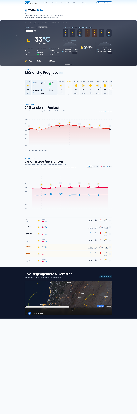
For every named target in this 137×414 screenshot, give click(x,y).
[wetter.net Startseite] (31, 2)
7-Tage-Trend (66, 27)
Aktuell (55, 3)
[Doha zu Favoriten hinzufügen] (35, 30)
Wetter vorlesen (43, 27)
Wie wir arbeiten (72, 167)
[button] (28, 87)
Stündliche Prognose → (85, 27)
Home (26, 7)
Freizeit (76, 3)
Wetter (46, 3)
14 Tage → (74, 27)
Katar (31, 7)
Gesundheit (66, 3)
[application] (68, 132)
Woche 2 (96, 166)
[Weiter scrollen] (110, 88)
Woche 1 (90, 166)
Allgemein (86, 3)
